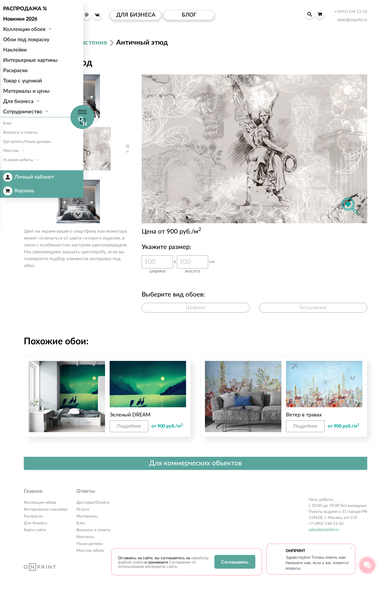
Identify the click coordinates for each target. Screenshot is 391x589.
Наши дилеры (89, 544)
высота (192, 271)
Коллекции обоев (40, 503)
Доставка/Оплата (92, 503)
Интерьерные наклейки (45, 509)
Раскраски (33, 516)
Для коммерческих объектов (195, 463)
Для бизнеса (35, 523)
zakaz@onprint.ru (324, 530)
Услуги (82, 509)
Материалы (87, 516)
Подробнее (129, 426)
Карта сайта (35, 530)
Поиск (309, 14)
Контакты (85, 537)
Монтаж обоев (90, 551)
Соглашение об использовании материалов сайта (157, 564)
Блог (80, 523)
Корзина (24, 190)
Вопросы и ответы (93, 530)
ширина (157, 271)
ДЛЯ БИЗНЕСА (135, 15)
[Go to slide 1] (128, 146)
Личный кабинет (34, 177)
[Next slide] (78, 214)
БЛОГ (189, 15)
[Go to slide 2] (127, 151)
